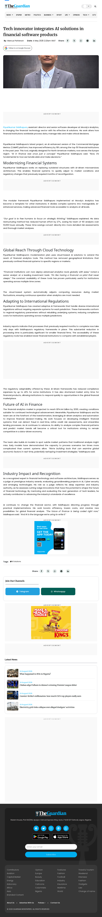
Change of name (86, 891)
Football (61, 877)
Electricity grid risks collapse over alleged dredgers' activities (47, 707)
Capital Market (14, 877)
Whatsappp (59, 591)
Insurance (62, 884)
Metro (27, 15)
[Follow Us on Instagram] (51, 828)
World (60, 891)
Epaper (19, 15)
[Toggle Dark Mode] (87, 6)
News (9, 15)
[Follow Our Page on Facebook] (36, 828)
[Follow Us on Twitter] (43, 828)
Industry (61, 880)
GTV (94, 15)
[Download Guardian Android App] (41, 836)
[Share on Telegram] (87, 40)
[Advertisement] (51, 360)
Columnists (40, 887)
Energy (10, 880)
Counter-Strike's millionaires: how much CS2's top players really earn (50, 696)
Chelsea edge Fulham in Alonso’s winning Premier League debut (48, 685)
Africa (9, 887)
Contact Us (55, 903)
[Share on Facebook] (67, 40)
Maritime (61, 887)
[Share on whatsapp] (81, 40)
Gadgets (82, 884)
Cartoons (39, 884)
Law (80, 887)
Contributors (13, 869)
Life (66, 15)
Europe (38, 873)
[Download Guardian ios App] (61, 836)
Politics (37, 15)
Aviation (10, 873)
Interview (82, 877)
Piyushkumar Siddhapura (15, 127)
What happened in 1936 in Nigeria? (35, 674)
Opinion (76, 15)
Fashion (61, 873)
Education (40, 880)
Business (48, 15)
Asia (9, 891)
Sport (59, 15)
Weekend (83, 873)
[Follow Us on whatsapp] (66, 828)
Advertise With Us (26, 903)
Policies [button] (41, 903)
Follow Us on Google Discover (20, 48)
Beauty (38, 877)
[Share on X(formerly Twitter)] (74, 40)
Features (61, 869)
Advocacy (11, 884)
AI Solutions (16, 561)
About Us (10, 903)
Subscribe (51, 854)
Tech (85, 15)
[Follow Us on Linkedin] (58, 828)
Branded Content (15, 895)
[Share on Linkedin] (94, 40)
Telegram (24, 591)
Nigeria (38, 891)
